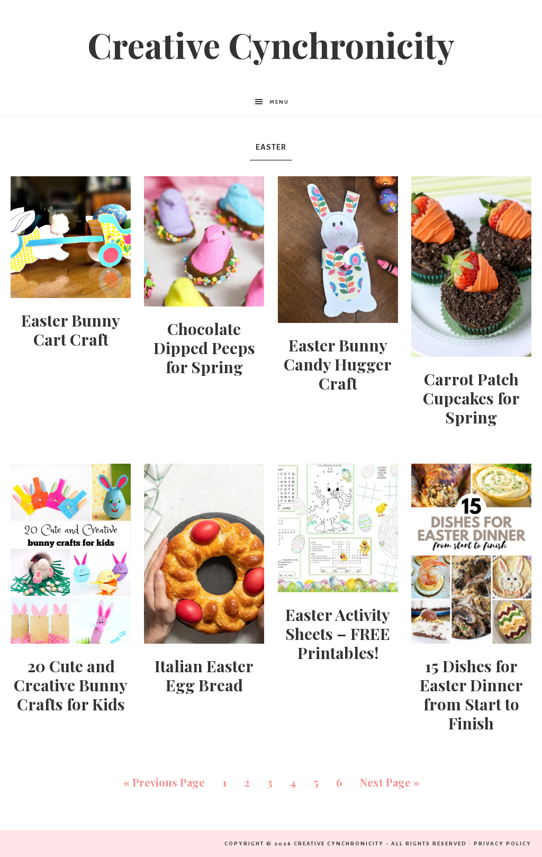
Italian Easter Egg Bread (204, 675)
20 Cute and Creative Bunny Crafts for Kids (71, 685)
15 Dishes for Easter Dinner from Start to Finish (471, 694)
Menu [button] (279, 102)
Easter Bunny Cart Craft (70, 330)
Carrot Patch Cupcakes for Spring (471, 398)
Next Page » (389, 782)
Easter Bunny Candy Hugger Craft (338, 364)
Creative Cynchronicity (271, 44)
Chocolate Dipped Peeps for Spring (204, 347)
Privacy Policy (502, 843)
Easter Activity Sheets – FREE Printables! (337, 633)
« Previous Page (164, 782)
